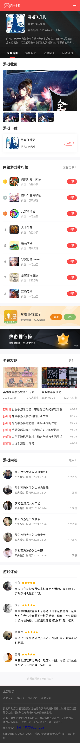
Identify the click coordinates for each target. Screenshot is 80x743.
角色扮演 (40, 24)
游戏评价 (67, 53)
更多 (71, 360)
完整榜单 (68, 167)
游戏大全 (8, 698)
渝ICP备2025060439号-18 (50, 733)
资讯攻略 (31, 53)
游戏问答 (49, 53)
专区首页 (12, 53)
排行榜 (20, 698)
